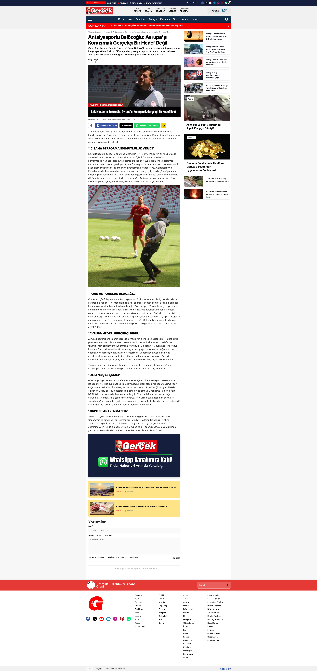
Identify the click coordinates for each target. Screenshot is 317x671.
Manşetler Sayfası (215, 602)
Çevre (161, 623)
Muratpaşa (188, 654)
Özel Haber (140, 609)
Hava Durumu (213, 623)
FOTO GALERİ (137, 3)
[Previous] (111, 26)
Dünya (162, 609)
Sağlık (161, 595)
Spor (137, 612)
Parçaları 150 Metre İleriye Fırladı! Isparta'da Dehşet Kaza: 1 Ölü (217, 88)
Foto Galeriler (213, 598)
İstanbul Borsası (214, 605)
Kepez (186, 637)
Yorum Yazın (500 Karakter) (100, 535)
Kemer (186, 633)
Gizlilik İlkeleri (213, 633)
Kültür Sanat (140, 626)
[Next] (228, 26)
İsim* (90, 526)
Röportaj (163, 605)
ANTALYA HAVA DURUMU (153, 3)
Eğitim (162, 598)
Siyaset (138, 605)
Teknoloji (163, 616)
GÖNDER (176, 558)
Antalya (107, 32)
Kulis (137, 598)
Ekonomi (138, 602)
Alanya (186, 602)
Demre (186, 605)
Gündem (138, 595)
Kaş (184, 630)
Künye (210, 626)
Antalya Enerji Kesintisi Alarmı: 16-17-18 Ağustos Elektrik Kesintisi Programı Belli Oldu (216, 36)
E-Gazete (189, 3)
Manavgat (187, 650)
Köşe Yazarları (213, 595)
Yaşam (138, 616)
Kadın (137, 623)
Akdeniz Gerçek (94, 32)
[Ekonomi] (207, 146)
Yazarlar (196, 3)
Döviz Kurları (213, 609)
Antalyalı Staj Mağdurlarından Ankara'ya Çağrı (213, 75)
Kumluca (187, 647)
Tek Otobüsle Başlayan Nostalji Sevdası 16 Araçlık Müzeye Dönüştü (145, 26)
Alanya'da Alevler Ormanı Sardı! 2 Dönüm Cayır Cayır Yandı (217, 194)
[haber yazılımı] (225, 668)
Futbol (162, 619)
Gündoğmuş (188, 623)
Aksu (185, 598)
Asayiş (162, 602)
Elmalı (186, 612)
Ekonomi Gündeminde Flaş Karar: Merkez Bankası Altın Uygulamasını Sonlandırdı (205, 166)
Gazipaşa (187, 619)
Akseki (186, 595)
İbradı (185, 626)
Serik (185, 657)
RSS (90, 668)
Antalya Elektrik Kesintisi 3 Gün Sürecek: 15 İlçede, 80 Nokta (216, 62)
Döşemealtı (188, 609)
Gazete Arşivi (213, 640)
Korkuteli (187, 643)
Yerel (137, 619)
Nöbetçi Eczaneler (215, 619)
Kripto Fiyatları (214, 616)
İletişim (210, 630)
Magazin (162, 612)
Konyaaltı (187, 640)
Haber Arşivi (212, 637)
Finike (186, 616)
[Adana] (207, 108)
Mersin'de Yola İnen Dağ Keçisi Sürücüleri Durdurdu (217, 180)
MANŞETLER (111, 3)
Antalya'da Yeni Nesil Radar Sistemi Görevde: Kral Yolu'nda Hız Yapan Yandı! (216, 49)
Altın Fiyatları (213, 612)
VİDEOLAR (124, 3)
